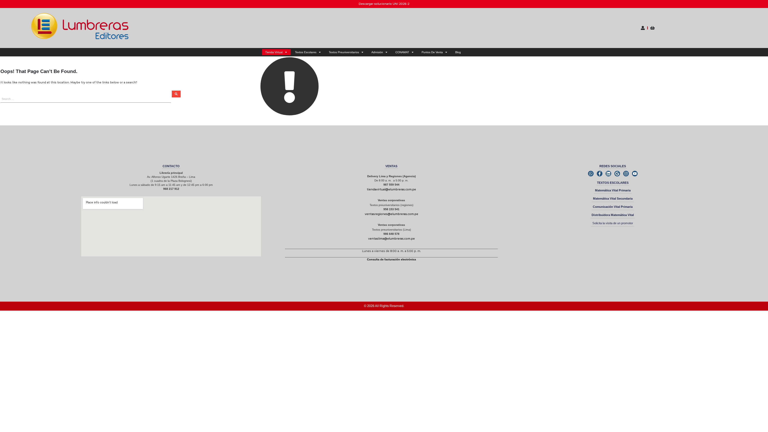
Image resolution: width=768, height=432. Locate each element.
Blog (458, 52)
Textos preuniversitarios (344, 52)
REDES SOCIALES (612, 166)
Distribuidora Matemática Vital (613, 215)
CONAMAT (402, 52)
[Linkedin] (608, 173)
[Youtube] (635, 173)
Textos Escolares (305, 52)
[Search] (176, 94)
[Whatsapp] (591, 173)
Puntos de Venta (432, 52)
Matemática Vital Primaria (613, 190)
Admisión (377, 52)
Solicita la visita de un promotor (612, 223)
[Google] (617, 173)
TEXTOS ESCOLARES (613, 182)
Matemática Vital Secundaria (613, 198)
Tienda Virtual (274, 52)
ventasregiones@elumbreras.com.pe (391, 214)
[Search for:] (86, 99)
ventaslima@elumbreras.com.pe (391, 238)
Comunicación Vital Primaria (613, 206)
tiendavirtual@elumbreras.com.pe (391, 189)
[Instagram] (626, 173)
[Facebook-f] (599, 173)
